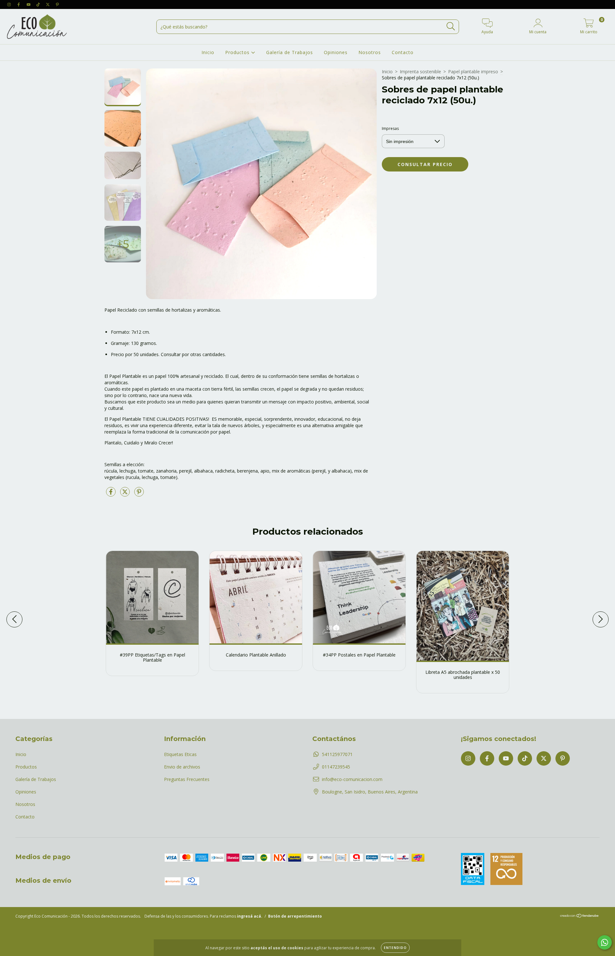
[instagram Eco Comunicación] (9, 4)
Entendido (395, 947)
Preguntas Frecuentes (186, 779)
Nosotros (369, 52)
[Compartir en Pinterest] (139, 494)
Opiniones (336, 52)
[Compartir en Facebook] (111, 494)
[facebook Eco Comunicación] (19, 4)
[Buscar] (450, 26)
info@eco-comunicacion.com (352, 779)
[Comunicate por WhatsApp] (604, 942)
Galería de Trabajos (289, 52)
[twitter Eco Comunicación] (48, 4)
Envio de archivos (182, 767)
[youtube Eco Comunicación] (29, 4)
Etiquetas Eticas (180, 754)
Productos (238, 52)
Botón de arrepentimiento (295, 916)
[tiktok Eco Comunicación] (39, 4)
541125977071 (337, 754)
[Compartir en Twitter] (125, 494)
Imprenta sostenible (420, 71)
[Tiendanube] (580, 916)
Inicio (207, 52)
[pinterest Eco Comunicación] (57, 4)
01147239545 (336, 767)
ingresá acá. (249, 916)
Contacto (403, 52)
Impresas (390, 128)
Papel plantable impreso (473, 71)
